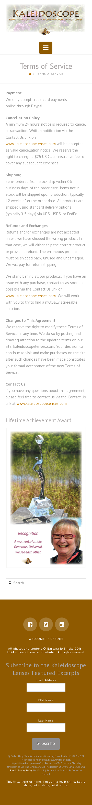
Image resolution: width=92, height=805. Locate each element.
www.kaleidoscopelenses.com (31, 144)
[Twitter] (46, 624)
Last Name (45, 720)
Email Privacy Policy (21, 770)
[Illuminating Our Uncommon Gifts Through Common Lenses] (46, 20)
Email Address (46, 680)
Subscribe (46, 743)
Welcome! (37, 639)
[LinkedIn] (62, 624)
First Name (45, 700)
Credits (56, 639)
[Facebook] (30, 624)
